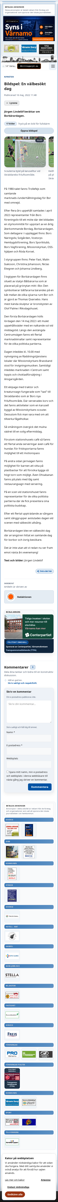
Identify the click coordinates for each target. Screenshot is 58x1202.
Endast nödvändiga (18, 1187)
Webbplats (12, 758)
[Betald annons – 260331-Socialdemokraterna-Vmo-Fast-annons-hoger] (12, 1076)
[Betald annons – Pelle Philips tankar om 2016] (29, 48)
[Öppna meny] (53, 66)
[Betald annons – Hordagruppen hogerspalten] (12, 1142)
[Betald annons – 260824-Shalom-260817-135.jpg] (12, 895)
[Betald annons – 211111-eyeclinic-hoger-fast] (12, 956)
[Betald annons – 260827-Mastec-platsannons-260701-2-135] (29, 852)
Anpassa (46, 1179)
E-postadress (14, 745)
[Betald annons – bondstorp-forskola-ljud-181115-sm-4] (46, 49)
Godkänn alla (15, 1194)
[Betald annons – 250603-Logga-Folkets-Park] (12, 916)
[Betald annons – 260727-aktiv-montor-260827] (12, 852)
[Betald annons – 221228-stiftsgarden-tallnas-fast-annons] (12, 936)
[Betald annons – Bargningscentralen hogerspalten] (12, 995)
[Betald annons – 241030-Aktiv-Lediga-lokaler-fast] (12, 830)
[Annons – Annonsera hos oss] (29, 830)
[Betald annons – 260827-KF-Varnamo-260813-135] (12, 874)
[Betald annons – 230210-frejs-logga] (12, 1035)
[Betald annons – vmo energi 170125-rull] (12, 1102)
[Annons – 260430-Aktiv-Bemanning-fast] (11, 48)
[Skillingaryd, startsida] (29, 66)
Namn (10, 732)
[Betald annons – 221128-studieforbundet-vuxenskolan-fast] (29, 1054)
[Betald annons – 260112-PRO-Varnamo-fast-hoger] (12, 1054)
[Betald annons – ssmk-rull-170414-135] (12, 1122)
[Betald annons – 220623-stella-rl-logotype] (12, 975)
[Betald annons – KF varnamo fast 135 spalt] (29, 1102)
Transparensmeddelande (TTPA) (21, 650)
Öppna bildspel (29, 130)
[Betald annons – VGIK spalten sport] (29, 1122)
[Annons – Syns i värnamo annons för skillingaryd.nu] (29, 28)
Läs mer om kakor (15, 1179)
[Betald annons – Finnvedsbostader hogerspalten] (12, 1015)
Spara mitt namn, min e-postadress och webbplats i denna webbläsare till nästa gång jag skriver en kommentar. (27, 775)
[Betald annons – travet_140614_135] (46, 1054)
